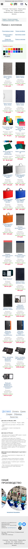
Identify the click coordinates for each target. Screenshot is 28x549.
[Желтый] (9, 49)
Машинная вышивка (8, 512)
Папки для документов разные (7, 40)
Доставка (8, 10)
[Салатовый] (22, 49)
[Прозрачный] (12, 54)
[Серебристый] (7, 54)
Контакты (14, 14)
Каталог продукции (13, 19)
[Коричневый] (19, 49)
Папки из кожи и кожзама (7, 35)
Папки (17, 20)
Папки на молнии (20, 39)
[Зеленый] (4, 52)
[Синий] (17, 52)
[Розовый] (12, 52)
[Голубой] (14, 52)
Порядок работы (22, 8)
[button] (24, 499)
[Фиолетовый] (9, 52)
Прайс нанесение (18, 10)
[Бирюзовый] (7, 52)
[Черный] (4, 54)
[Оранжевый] (12, 49)
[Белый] (4, 49)
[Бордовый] (17, 49)
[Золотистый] (9, 54)
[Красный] (14, 49)
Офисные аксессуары (8, 20)
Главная (4, 19)
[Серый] (22, 52)
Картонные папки (20, 34)
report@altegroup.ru (12, 527)
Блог (12, 10)
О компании (5, 8)
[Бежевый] (7, 49)
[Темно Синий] (19, 52)
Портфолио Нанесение (19, 12)
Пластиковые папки (8, 31)
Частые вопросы (13, 8)
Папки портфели (20, 31)
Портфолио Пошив (8, 12)
